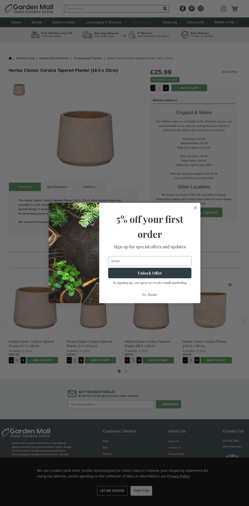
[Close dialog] (195, 207)
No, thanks (149, 294)
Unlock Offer (150, 273)
